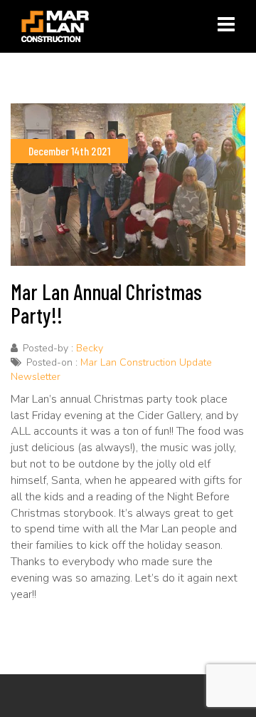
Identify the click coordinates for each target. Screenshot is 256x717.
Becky (89, 348)
